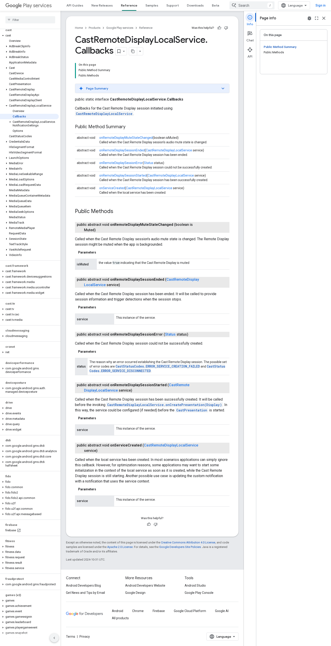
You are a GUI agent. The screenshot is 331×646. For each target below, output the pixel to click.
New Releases (102, 5)
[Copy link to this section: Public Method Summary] (129, 127)
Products (94, 27)
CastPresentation (191, 410)
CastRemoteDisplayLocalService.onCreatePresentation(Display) (164, 405)
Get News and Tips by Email (85, 592)
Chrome (138, 611)
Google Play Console (199, 592)
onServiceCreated (112, 188)
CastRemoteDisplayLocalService (104, 114)
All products (120, 618)
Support (172, 5)
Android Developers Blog (83, 585)
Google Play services (119, 27)
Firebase (159, 611)
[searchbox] (30, 19)
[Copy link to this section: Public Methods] (117, 211)
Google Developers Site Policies (180, 547)
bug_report (309, 18)
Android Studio (195, 585)
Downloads (195, 5)
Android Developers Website (145, 585)
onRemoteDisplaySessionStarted (123, 175)
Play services (37, 5)
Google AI (222, 611)
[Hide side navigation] (54, 637)
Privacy (84, 636)
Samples (151, 5)
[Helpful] (219, 28)
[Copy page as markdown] (133, 51)
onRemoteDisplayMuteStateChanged (126, 137)
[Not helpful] (226, 28)
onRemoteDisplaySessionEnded (122, 150)
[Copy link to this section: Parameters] (100, 252)
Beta (215, 5)
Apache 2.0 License (120, 547)
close (323, 18)
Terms (70, 636)
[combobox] (251, 5)
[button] (29, 35)
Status (148, 163)
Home (79, 27)
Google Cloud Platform (190, 611)
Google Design (135, 592)
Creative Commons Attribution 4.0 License (188, 542)
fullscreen (316, 18)
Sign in (320, 5)
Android (117, 611)
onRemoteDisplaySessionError (121, 163)
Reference (129, 5)
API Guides (74, 5)
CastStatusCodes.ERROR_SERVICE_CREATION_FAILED (158, 366)
